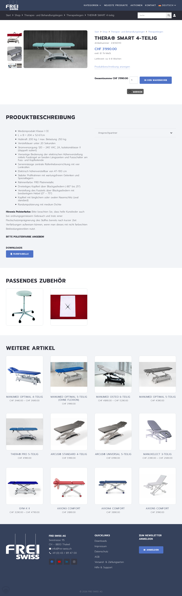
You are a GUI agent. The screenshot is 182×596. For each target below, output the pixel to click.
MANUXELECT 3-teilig (157, 454)
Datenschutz (101, 551)
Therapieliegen (74, 15)
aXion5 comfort (157, 508)
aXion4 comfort (113, 508)
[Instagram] (74, 562)
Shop (18, 15)
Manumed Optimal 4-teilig (24, 397)
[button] (167, 5)
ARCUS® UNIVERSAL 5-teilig (113, 454)
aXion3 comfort (68, 508)
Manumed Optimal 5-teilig (157, 397)
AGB (97, 557)
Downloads (101, 541)
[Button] (174, 15)
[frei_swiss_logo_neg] (12, 5)
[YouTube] (59, 562)
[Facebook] (52, 562)
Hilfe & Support (103, 567)
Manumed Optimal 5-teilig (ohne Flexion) (69, 398)
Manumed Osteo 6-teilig (113, 397)
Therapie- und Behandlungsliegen (43, 15)
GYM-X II (24, 508)
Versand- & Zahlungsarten (109, 562)
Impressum (101, 546)
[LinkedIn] (67, 562)
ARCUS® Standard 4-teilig (69, 454)
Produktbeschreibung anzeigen (112, 67)
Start (8, 15)
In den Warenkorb (155, 80)
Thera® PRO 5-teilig (24, 454)
